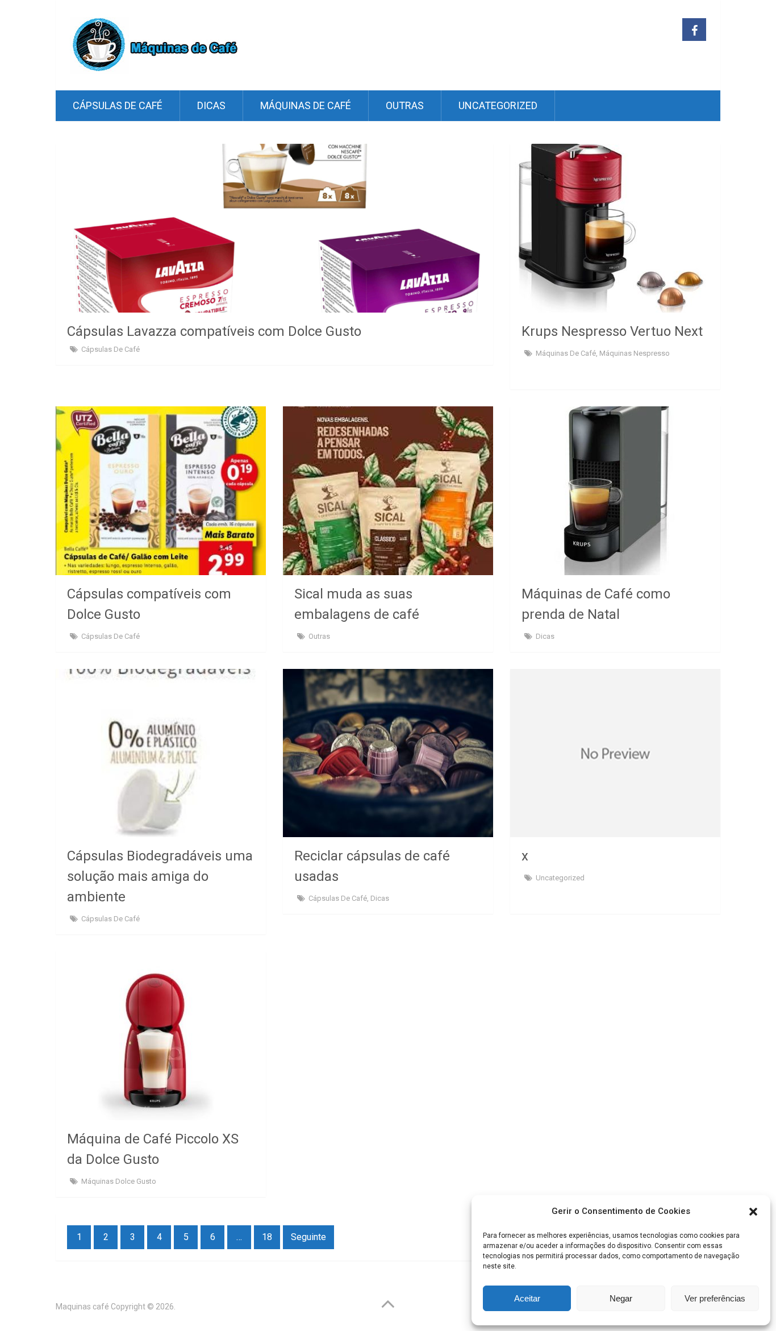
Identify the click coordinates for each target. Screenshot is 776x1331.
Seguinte (308, 1237)
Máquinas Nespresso (634, 353)
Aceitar (527, 1298)
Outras (405, 105)
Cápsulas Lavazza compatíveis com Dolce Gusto (214, 331)
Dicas (211, 105)
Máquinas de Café (305, 105)
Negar (621, 1298)
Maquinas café (82, 1306)
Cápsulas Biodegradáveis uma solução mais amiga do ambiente (160, 876)
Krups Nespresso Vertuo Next (613, 331)
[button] (753, 1211)
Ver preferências (715, 1298)
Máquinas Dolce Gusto (118, 1181)
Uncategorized (497, 105)
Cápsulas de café (117, 105)
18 (267, 1237)
